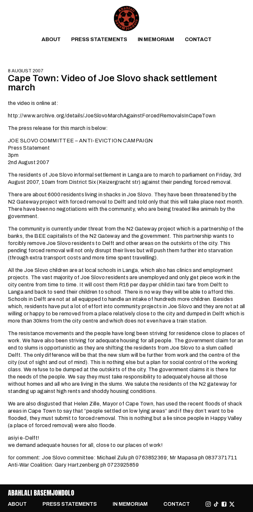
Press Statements (99, 39)
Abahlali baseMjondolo (41, 493)
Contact (198, 39)
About (51, 39)
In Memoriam (156, 39)
